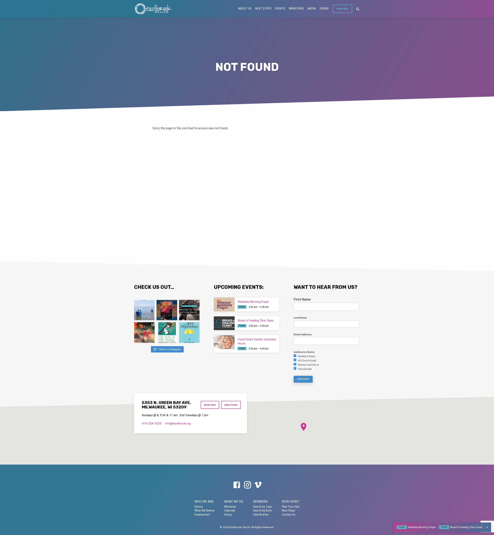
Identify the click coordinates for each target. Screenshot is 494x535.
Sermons (260, 501)
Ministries (296, 8)
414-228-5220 (152, 423)
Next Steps (263, 8)
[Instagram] (247, 485)
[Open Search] (358, 9)
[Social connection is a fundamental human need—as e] (189, 310)
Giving (324, 8)
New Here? (290, 501)
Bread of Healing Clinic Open (256, 320)
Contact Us (288, 514)
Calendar (229, 510)
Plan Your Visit (290, 506)
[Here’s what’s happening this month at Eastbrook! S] (189, 332)
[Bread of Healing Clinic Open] (224, 323)
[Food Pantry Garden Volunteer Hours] (224, 342)
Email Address (303, 334)
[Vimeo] (258, 485)
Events (280, 8)
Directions (231, 405)
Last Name (300, 317)
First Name (302, 299)
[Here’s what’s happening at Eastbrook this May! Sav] (144, 332)
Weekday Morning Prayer (253, 301)
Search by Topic (262, 506)
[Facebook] (236, 485)
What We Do (233, 501)
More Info (210, 405)
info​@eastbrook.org (178, 423)
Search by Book (262, 510)
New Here (342, 9)
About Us (244, 8)
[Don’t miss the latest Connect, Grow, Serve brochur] (166, 310)
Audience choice (304, 351)
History (199, 506)
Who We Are (204, 501)
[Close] (487, 527)
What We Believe (205, 510)
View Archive (261, 514)
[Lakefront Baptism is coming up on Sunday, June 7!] (144, 310)
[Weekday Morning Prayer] (224, 304)
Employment (202, 514)
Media (312, 8)
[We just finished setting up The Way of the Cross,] (166, 332)
